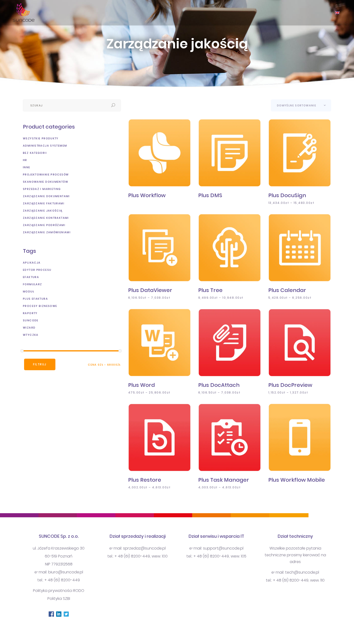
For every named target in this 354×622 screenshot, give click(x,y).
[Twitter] (66, 613)
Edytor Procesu (37, 270)
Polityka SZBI (58, 598)
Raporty (30, 313)
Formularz (32, 284)
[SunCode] (22, 12)
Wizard (29, 328)
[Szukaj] (113, 105)
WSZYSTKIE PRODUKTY (41, 138)
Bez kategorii (35, 153)
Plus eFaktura (35, 299)
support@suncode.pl (223, 548)
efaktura (31, 277)
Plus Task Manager (223, 480)
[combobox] (301, 105)
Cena (92, 365)
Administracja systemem (45, 146)
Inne (26, 167)
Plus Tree (210, 290)
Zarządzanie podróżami (44, 225)
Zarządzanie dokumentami (46, 196)
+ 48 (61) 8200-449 (62, 580)
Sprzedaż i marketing (42, 189)
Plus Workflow (147, 195)
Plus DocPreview (290, 385)
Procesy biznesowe (40, 306)
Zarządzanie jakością (43, 211)
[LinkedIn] (58, 613)
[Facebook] (51, 613)
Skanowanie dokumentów (45, 182)
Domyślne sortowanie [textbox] (296, 105)
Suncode (31, 320)
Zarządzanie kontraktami (46, 218)
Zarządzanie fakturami (43, 203)
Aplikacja (31, 263)
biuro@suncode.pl (65, 572)
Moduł (28, 291)
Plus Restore (144, 480)
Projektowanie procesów (46, 174)
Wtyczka (31, 335)
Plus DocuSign (287, 195)
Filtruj (39, 364)
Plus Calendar (287, 290)
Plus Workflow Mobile (296, 480)
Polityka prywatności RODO (58, 590)
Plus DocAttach (219, 385)
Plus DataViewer (150, 290)
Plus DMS (210, 195)
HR (25, 160)
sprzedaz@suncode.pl (144, 548)
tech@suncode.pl (302, 572)
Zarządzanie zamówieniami (47, 232)
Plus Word (141, 385)
